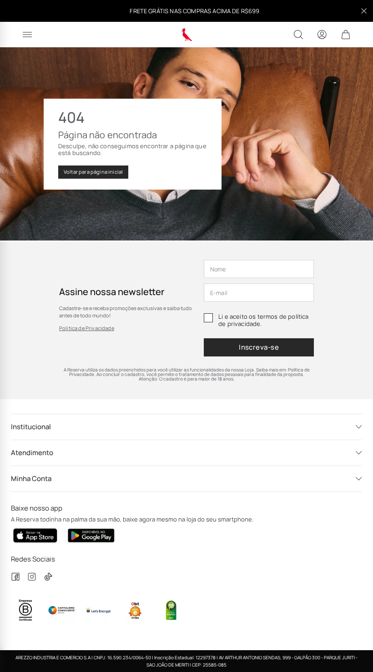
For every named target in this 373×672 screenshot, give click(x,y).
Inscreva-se (259, 347)
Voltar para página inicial (93, 171)
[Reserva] (186, 34)
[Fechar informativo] (364, 11)
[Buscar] (298, 34)
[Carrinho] (346, 34)
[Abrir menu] (27, 34)
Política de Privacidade (86, 328)
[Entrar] (322, 34)
